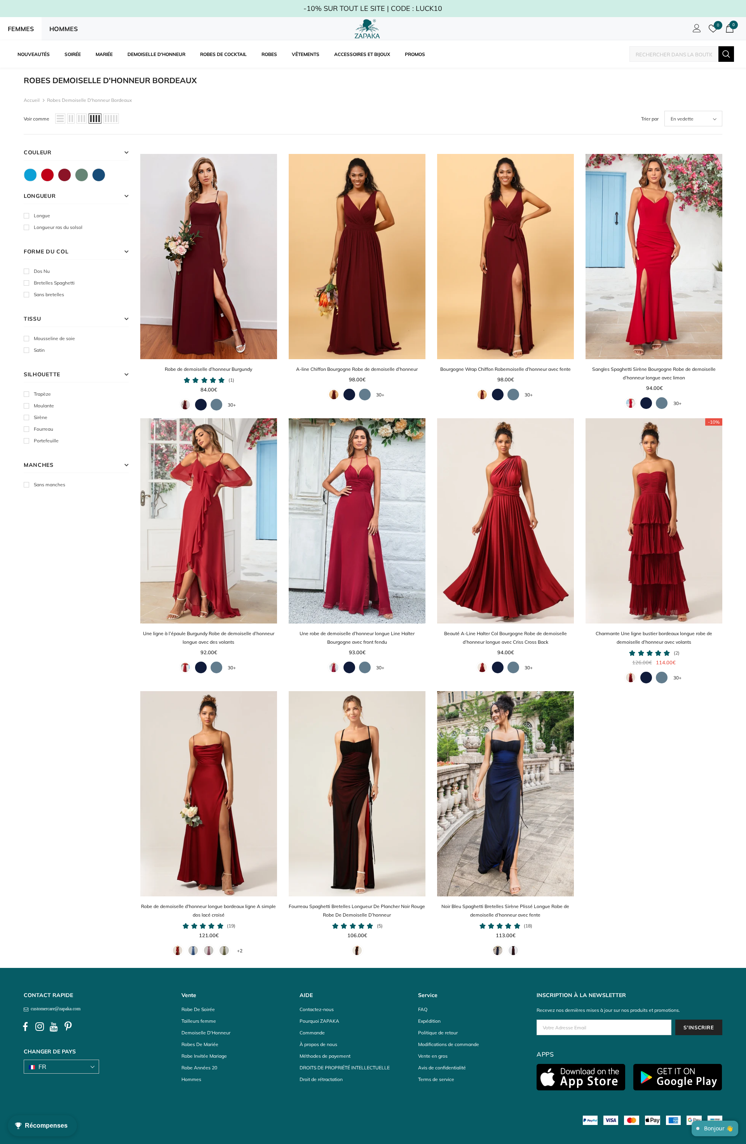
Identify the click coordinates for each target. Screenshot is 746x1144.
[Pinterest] (68, 1027)
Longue (42, 215)
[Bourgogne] (64, 175)
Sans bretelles (49, 294)
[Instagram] (40, 1027)
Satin (39, 350)
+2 (239, 951)
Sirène (40, 417)
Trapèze (42, 394)
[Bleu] (30, 175)
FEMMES (21, 29)
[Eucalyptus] (81, 175)
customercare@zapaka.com (54, 1008)
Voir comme (36, 119)
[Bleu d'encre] (98, 175)
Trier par (650, 119)
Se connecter (695, 30)
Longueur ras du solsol (58, 227)
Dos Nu (42, 271)
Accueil (32, 100)
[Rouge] (47, 175)
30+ (232, 405)
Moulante (44, 406)
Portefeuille (46, 441)
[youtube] (54, 1027)
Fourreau (43, 429)
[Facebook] (25, 1027)
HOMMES (63, 29)
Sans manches (49, 484)
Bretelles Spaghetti (54, 283)
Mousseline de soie (54, 338)
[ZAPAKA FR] (367, 28)
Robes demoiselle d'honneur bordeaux (89, 100)
